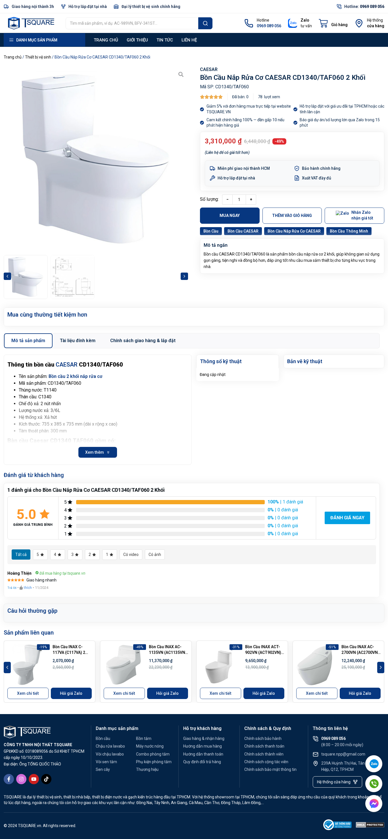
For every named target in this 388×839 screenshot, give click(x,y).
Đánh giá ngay (347, 517)
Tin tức (165, 40)
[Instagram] (21, 779)
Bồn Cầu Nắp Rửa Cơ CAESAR (294, 231)
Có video (131, 554)
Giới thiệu (137, 40)
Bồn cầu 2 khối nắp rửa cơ (75, 376)
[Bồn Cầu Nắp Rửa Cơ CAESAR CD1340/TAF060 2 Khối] (96, 159)
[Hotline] (248, 23)
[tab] (28, 340)
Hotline (263, 20)
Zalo (305, 20)
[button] (7, 276)
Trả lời (11, 588)
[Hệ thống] (359, 23)
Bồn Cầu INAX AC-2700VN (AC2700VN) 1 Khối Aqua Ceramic (360, 652)
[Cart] (333, 23)
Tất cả (21, 554)
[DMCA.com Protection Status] (370, 826)
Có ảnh (155, 554)
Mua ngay (230, 215)
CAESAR (209, 69)
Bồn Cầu (210, 231)
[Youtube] (34, 779)
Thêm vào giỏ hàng (292, 215)
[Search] (205, 23)
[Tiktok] (46, 779)
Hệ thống (375, 20)
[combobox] (132, 23)
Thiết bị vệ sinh (38, 57)
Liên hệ (189, 40)
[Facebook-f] (9, 779)
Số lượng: (209, 199)
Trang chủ (106, 40)
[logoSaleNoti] (337, 825)
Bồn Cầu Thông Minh (349, 231)
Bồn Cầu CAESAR (243, 231)
